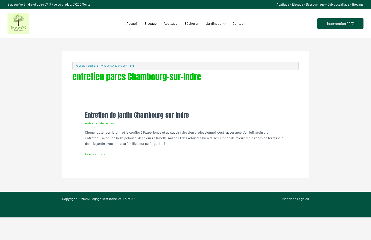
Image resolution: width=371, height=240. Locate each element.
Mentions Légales (295, 199)
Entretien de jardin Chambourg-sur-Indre (137, 115)
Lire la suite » (95, 153)
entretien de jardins (100, 123)
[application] (223, 23)
